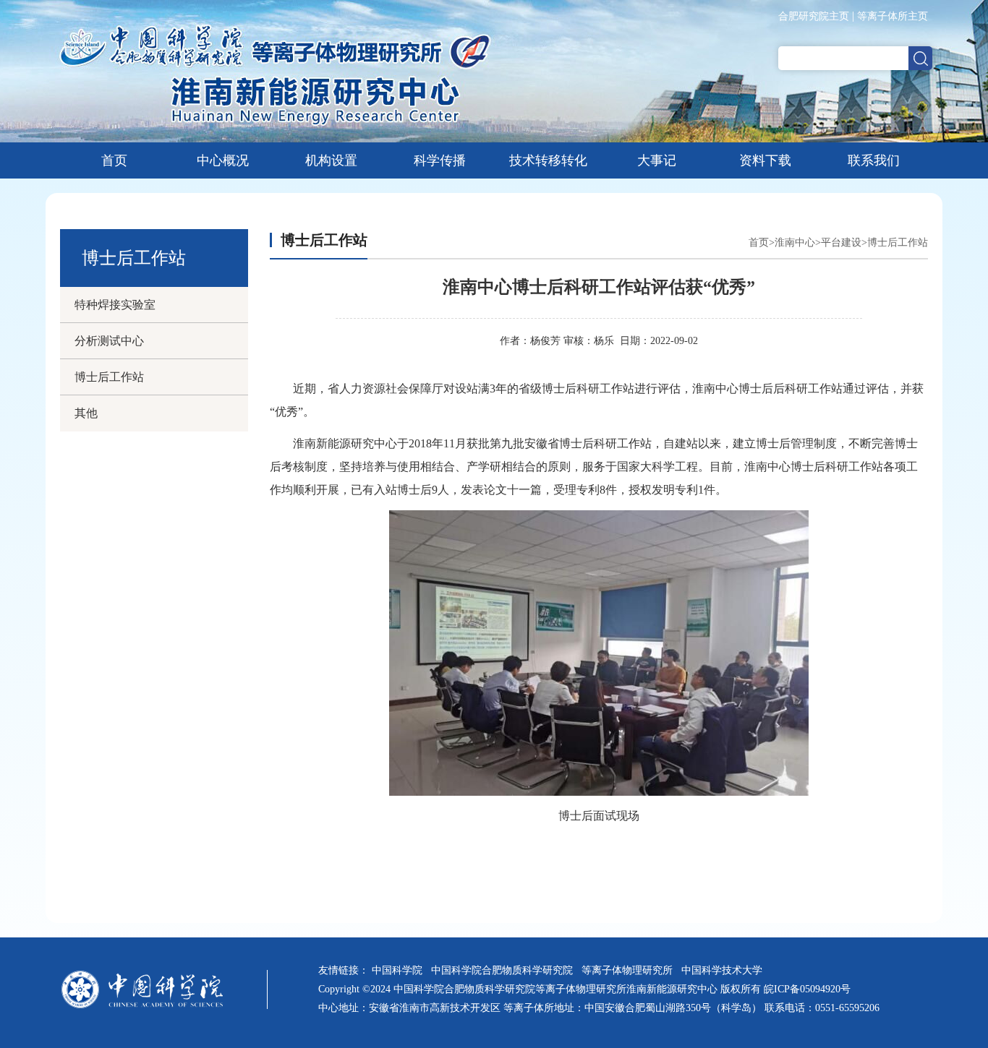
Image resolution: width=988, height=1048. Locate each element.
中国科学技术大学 (724, 970)
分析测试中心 (109, 341)
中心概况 (223, 160)
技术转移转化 (548, 160)
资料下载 (765, 160)
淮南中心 (795, 242)
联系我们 (874, 160)
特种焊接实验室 (115, 304)
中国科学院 (400, 970)
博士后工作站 (109, 377)
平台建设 (841, 242)
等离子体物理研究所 (630, 970)
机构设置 (331, 160)
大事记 (656, 160)
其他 (86, 413)
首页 (114, 160)
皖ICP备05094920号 (807, 989)
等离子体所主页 (892, 16)
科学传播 (440, 160)
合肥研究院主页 (813, 16)
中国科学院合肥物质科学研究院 (505, 970)
